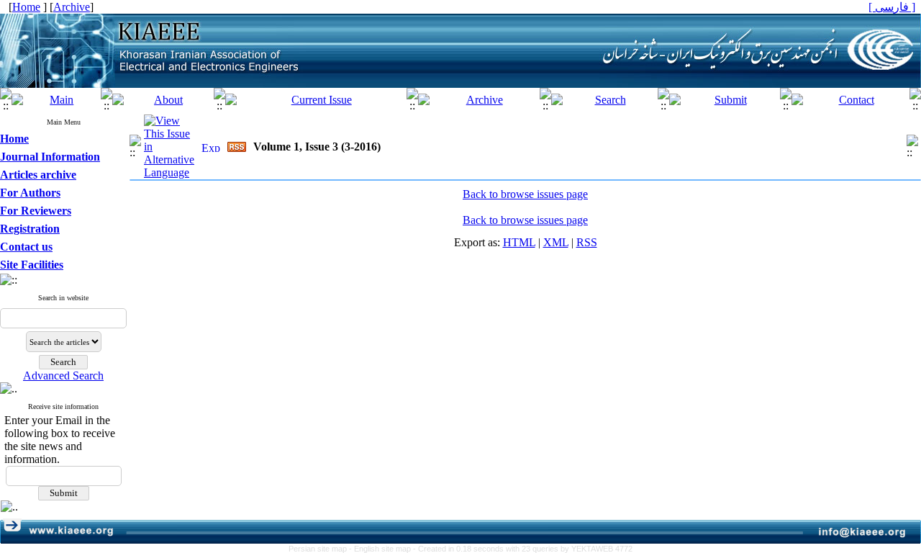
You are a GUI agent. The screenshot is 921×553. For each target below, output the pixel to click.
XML (555, 242)
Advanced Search (63, 375)
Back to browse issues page (525, 194)
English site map (383, 548)
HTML (519, 242)
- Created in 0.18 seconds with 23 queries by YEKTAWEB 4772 (522, 548)
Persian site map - (321, 548)
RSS (586, 242)
